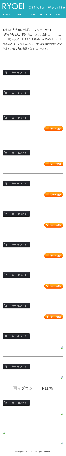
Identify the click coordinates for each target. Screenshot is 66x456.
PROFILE (7, 14)
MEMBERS (45, 14)
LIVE (19, 14)
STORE (59, 14)
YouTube (31, 14)
